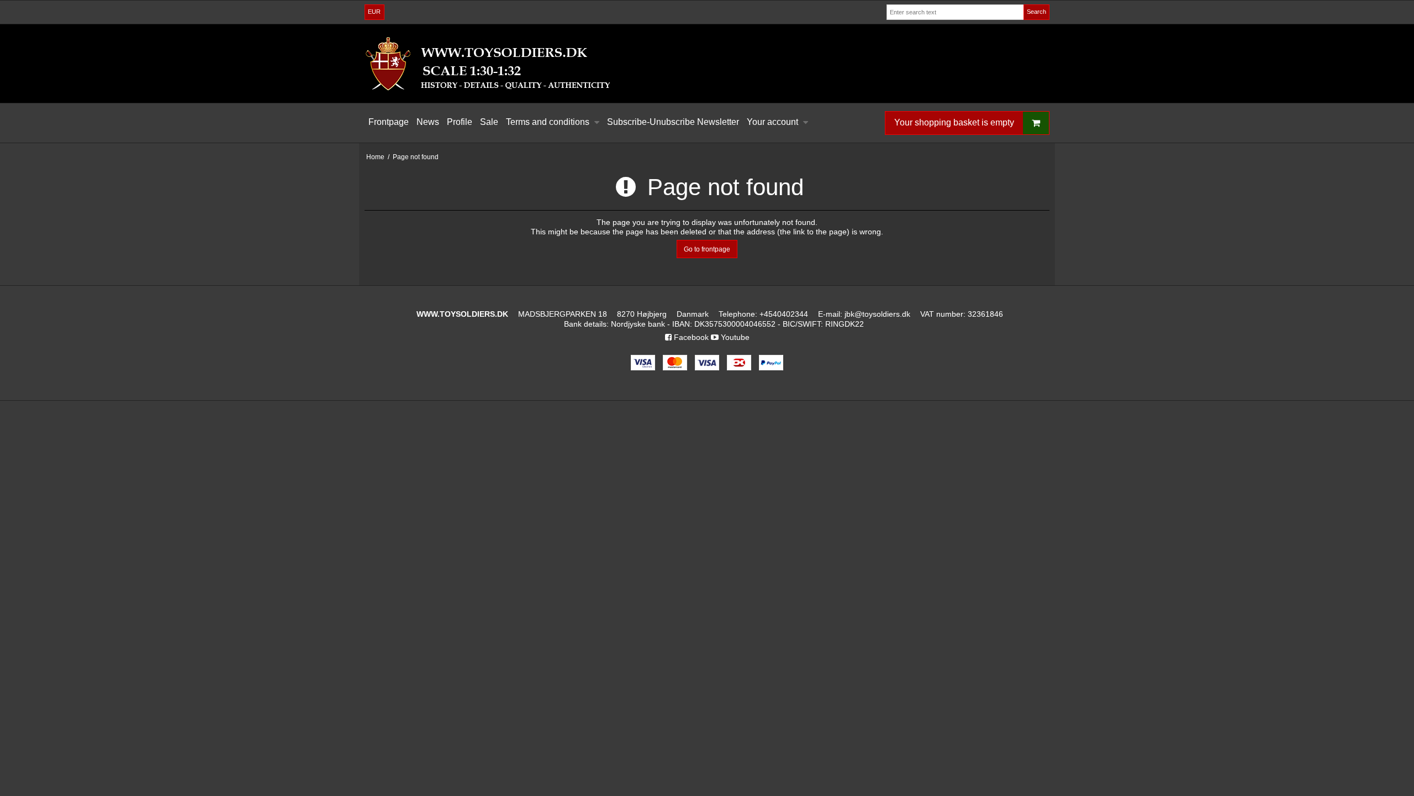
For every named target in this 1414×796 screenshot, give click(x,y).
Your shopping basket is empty (954, 122)
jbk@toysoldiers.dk (877, 314)
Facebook (690, 337)
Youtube (734, 337)
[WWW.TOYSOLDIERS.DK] (707, 63)
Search (1036, 11)
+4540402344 (783, 314)
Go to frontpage (707, 249)
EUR (374, 11)
